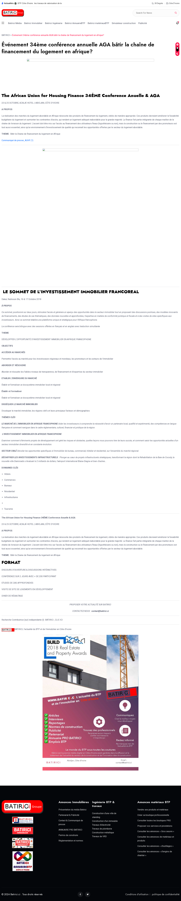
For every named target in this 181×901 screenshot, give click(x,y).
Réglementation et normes (71, 840)
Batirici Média (15, 23)
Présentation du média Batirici (72, 809)
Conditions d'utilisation (136, 894)
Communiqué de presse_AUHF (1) (17, 140)
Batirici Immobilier (33, 23)
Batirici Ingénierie (53, 23)
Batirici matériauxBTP (98, 23)
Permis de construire (68, 835)
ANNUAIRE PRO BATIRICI (70, 830)
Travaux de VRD (99, 836)
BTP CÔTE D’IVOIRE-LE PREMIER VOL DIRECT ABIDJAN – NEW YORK (48, 3)
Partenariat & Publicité (69, 815)
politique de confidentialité (165, 894)
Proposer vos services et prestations (154, 826)
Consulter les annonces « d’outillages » (155, 846)
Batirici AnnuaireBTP (75, 23)
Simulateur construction (124, 23)
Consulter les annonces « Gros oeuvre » (155, 831)
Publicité (142, 23)
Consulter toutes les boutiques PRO (154, 820)
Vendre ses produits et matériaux (152, 809)
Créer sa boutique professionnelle (153, 815)
